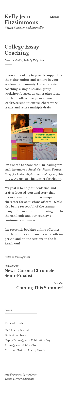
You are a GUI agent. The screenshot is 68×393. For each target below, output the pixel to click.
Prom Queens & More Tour (22, 345)
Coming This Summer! (39, 286)
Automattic (28, 378)
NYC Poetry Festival (17, 330)
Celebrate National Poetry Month (25, 350)
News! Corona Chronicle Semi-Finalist (29, 271)
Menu (54, 16)
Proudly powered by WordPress (20, 374)
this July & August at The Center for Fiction (34, 174)
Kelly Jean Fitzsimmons (21, 19)
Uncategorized (22, 257)
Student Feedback (15, 335)
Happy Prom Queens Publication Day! (28, 340)
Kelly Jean (38, 60)
